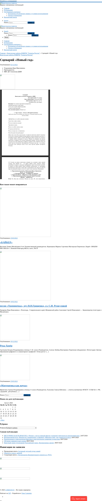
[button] (78, 498)
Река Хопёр (6, 345)
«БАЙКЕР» (6, 242)
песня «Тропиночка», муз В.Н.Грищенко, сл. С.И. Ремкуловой (33, 306)
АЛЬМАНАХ (9, 490)
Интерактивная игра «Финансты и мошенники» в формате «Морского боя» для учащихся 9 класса (37, 437)
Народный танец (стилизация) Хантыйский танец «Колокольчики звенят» (29, 443)
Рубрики (3, 428)
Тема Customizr (27, 493)
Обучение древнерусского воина (15, 441)
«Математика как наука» (13, 385)
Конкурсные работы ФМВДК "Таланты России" (23, 53)
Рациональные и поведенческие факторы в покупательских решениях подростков (32, 439)
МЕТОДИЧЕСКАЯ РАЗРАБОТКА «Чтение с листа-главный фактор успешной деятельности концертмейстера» (42, 436)
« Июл (2, 420)
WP (9, 493)
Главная (2, 53)
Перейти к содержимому (8, 1)
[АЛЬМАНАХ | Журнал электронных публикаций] (8, 3)
